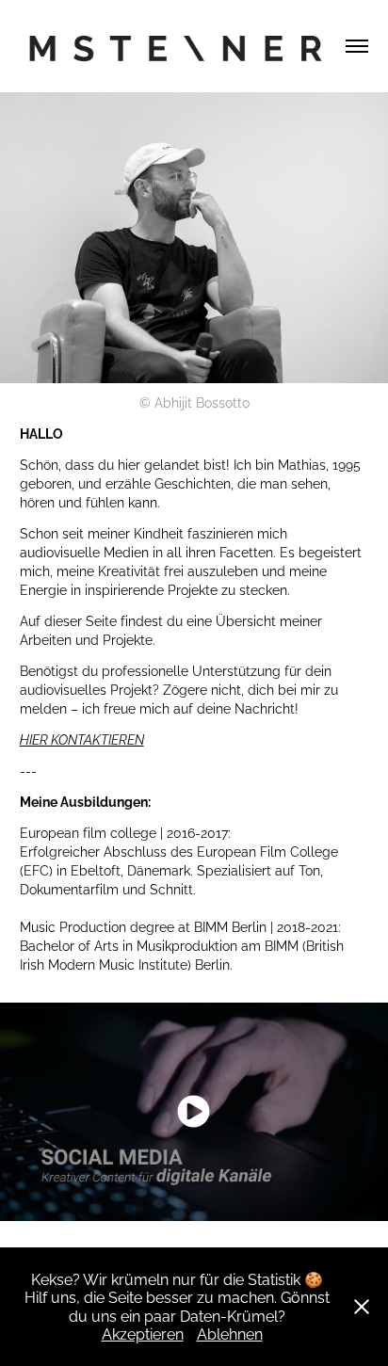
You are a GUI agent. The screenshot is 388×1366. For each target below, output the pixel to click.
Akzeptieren (143, 1333)
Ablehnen (230, 1333)
